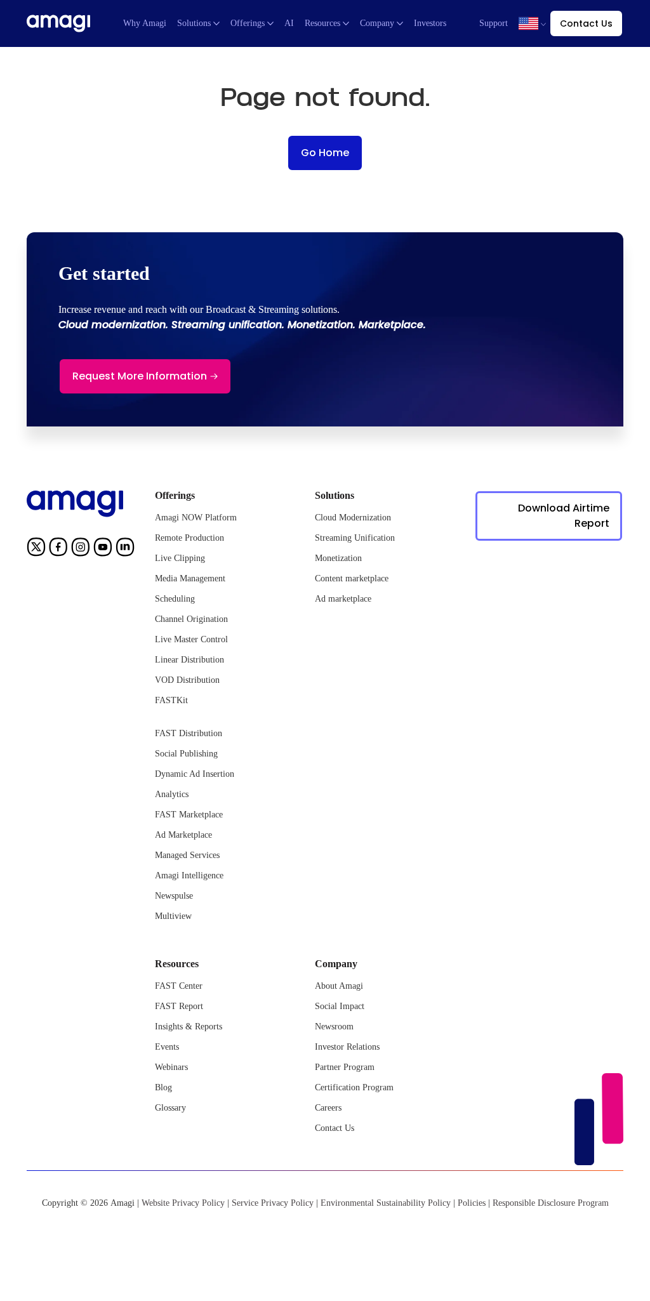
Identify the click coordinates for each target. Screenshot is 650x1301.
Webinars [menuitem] (171, 1067)
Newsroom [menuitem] (334, 1026)
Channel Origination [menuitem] (191, 619)
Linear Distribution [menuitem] (189, 659)
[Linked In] (125, 550)
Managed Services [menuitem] (187, 855)
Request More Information (139, 376)
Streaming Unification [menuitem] (355, 538)
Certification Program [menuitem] (354, 1087)
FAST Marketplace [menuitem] (189, 814)
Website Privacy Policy (183, 1203)
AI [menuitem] (289, 23)
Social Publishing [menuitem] (186, 753)
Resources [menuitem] (322, 23)
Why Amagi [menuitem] (144, 23)
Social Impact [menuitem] (339, 1006)
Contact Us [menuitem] (334, 1128)
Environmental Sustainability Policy (386, 1203)
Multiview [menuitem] (173, 916)
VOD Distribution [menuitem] (187, 680)
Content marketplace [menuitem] (351, 578)
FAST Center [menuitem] (178, 986)
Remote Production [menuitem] (189, 538)
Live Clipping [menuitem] (180, 558)
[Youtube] (102, 550)
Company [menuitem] (377, 23)
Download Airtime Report (563, 516)
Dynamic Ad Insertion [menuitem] (194, 774)
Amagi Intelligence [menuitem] (189, 875)
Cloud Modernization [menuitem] (353, 517)
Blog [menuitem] (163, 1087)
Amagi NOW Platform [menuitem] (196, 517)
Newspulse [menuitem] (174, 896)
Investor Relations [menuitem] (347, 1047)
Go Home (325, 152)
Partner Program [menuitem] (345, 1067)
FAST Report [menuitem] (179, 1006)
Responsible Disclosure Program (551, 1203)
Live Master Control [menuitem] (191, 639)
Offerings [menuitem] (247, 23)
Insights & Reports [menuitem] (188, 1026)
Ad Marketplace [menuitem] (183, 835)
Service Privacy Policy (273, 1203)
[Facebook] (58, 550)
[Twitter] (36, 550)
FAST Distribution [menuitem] (188, 733)
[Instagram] (80, 550)
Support (493, 23)
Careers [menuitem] (328, 1108)
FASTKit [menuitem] (171, 700)
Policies (472, 1203)
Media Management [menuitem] (190, 578)
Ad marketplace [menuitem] (343, 599)
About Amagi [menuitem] (339, 986)
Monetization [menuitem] (338, 558)
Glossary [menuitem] (170, 1108)
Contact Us (586, 23)
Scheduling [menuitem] (175, 599)
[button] (528, 23)
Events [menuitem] (167, 1047)
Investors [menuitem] (430, 23)
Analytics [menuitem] (172, 794)
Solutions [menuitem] (194, 23)
